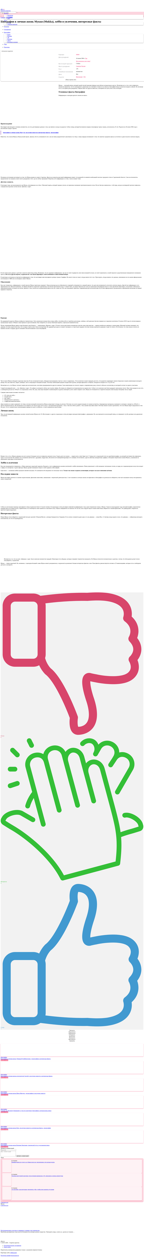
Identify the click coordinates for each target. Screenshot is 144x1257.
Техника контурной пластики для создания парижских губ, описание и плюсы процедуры (37, 1176)
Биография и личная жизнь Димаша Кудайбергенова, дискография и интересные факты (26, 1058)
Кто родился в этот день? (83, 61)
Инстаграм (79, 77)
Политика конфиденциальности (10, 1255)
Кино (8, 34)
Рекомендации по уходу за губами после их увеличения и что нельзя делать (33, 1162)
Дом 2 (9, 40)
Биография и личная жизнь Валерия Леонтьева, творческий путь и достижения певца (25, 1145)
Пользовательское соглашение (12, 1245)
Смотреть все (4, 1202)
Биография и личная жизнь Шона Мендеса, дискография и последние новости (23, 1093)
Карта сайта (7, 1247)
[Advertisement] (72, 36)
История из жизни (12, 42)
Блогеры (9, 39)
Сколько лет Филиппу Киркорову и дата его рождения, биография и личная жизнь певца (26, 1110)
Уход (8, 18)
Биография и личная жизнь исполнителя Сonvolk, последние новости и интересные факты (26, 1076)
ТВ (8, 37)
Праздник (7, 47)
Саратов (78, 66)
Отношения (7, 29)
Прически (10, 15)
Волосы (6, 13)
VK (85, 77)
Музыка (9, 36)
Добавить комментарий (22, 1156)
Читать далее (4, 1060)
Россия (83, 66)
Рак (86, 58)
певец (77, 54)
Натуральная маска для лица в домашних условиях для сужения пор (20, 1230)
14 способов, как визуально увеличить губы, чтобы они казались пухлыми (33, 1189)
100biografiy (13, 1252)
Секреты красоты (12, 24)
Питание (6, 26)
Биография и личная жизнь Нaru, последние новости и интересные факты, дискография (26, 1128)
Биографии (7, 32)
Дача (5, 44)
